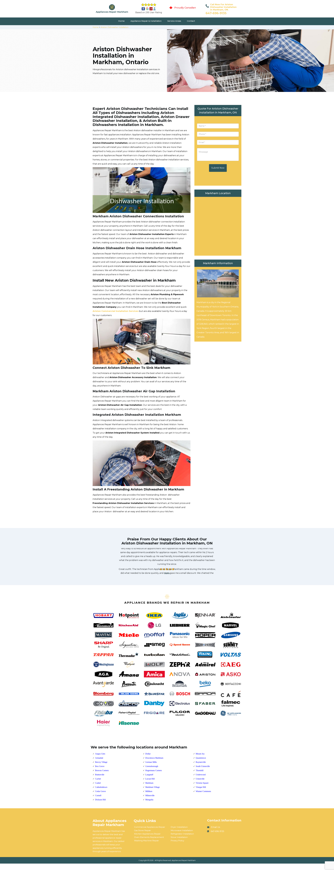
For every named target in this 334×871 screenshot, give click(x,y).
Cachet (98, 779)
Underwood (201, 774)
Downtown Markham (154, 758)
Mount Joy (200, 754)
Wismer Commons (203, 791)
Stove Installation (179, 837)
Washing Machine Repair (146, 840)
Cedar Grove (100, 791)
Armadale (99, 758)
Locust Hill (150, 779)
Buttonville (99, 774)
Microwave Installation (182, 830)
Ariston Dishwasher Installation (115, 27)
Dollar (148, 754)
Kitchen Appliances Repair (147, 834)
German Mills (151, 762)
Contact (191, 21)
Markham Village (152, 787)
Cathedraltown (101, 787)
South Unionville (203, 766)
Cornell (98, 795)
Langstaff (149, 774)
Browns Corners (102, 770)
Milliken (148, 791)
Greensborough (151, 766)
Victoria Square (202, 783)
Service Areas (174, 21)
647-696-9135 (216, 13)
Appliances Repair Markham (184, 860)
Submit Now (217, 168)
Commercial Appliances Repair (149, 827)
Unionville (200, 779)
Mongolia (149, 800)
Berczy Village (101, 762)
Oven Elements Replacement (149, 837)
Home (121, 21)
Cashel (98, 783)
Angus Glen (100, 754)
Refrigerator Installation (182, 834)
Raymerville (201, 762)
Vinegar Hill (201, 787)
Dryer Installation (179, 827)
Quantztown (201, 758)
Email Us (215, 827)
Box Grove (99, 766)
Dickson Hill (100, 800)
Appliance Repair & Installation (146, 21)
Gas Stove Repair (142, 830)
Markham (149, 783)
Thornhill (199, 770)
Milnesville (149, 795)
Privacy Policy (177, 840)
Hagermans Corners (153, 770)
